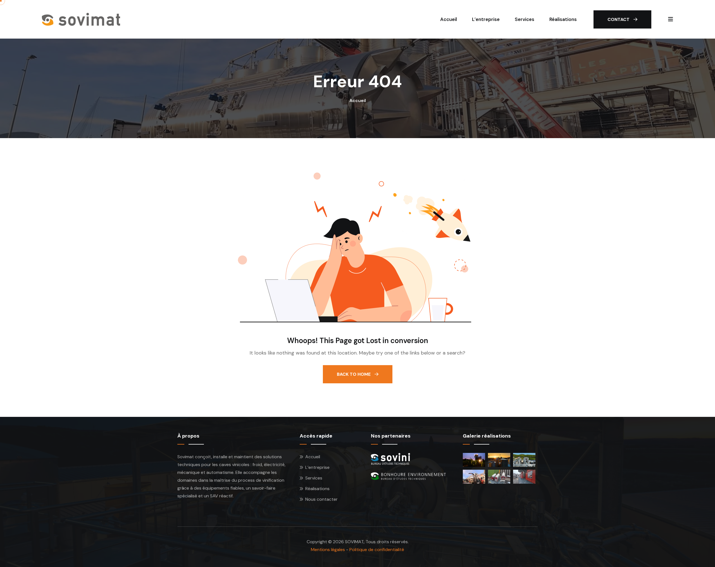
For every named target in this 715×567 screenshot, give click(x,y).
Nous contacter (321, 499)
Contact (619, 19)
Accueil (448, 19)
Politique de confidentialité (376, 549)
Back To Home (354, 374)
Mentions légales (328, 549)
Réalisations (563, 19)
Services (524, 19)
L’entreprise (486, 19)
